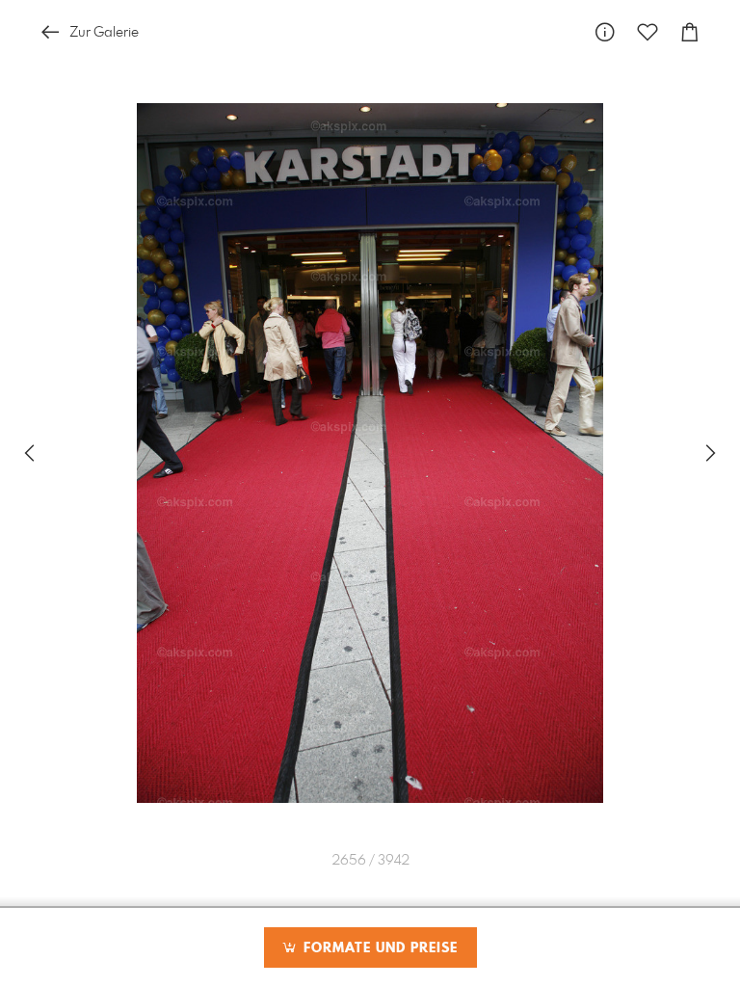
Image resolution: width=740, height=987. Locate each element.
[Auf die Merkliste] (647, 32)
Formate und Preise (378, 948)
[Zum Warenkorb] (689, 32)
